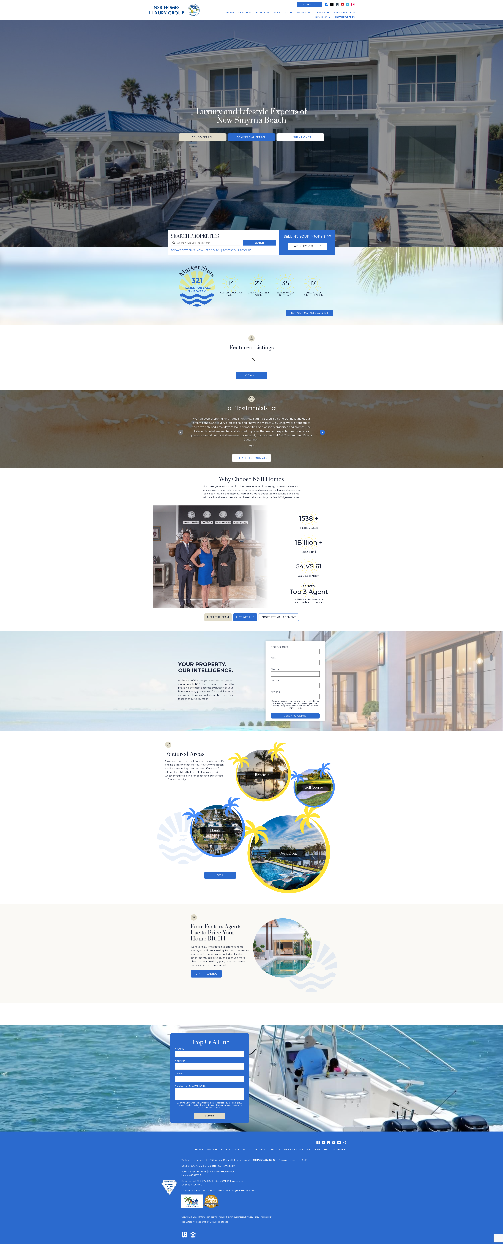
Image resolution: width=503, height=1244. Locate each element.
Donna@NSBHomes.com (221, 1171)
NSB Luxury (242, 1149)
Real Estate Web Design (192, 1222)
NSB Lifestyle (293, 1149)
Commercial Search (251, 137)
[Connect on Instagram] (352, 4)
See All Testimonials (251, 458)
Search (259, 243)
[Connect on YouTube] (342, 4)
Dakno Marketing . (219, 1222)
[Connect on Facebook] (326, 4)
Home (230, 12)
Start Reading (206, 973)
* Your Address (279, 646)
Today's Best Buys (183, 250)
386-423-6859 (216, 1190)
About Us (314, 1149)
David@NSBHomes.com (229, 1181)
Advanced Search (209, 250)
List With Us (245, 617)
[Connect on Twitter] (331, 4)
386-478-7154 (198, 1165)
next (322, 432)
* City (274, 658)
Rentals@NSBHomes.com (241, 1190)
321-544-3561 (199, 1190)
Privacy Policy (252, 1217)
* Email (275, 680)
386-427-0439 (205, 1181)
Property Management (278, 617)
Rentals (274, 1149)
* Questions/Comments (190, 1085)
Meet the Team (218, 617)
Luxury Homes (300, 137)
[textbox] (207, 243)
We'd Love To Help (307, 246)
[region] (251, 432)
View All (251, 375)
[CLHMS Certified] (211, 1207)
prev (180, 432)
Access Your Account (237, 250)
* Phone (275, 691)
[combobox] (205, 243)
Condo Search (202, 137)
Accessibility (266, 1217)
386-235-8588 (198, 1171)
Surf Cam (309, 4)
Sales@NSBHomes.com (222, 1165)
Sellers (260, 1149)
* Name (275, 669)
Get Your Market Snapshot (309, 313)
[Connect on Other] (337, 4)
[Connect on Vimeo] (347, 4)
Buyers (226, 1149)
